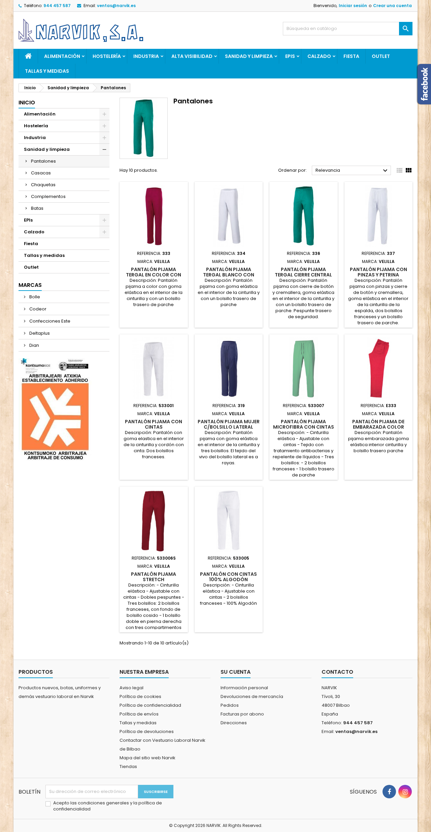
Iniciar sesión (353, 5)
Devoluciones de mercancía (252, 696)
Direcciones (234, 723)
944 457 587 (57, 5)
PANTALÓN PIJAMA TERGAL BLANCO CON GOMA (228, 275)
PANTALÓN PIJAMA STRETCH (153, 577)
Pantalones (43, 161)
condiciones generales (104, 803)
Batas (37, 208)
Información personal (244, 688)
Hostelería (107, 56)
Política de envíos (139, 714)
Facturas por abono (242, 714)
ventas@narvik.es (116, 5)
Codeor (37, 309)
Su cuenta (236, 672)
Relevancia (352, 171)
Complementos (48, 196)
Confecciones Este (49, 321)
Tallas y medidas (47, 71)
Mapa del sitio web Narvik (147, 758)
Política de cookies (140, 696)
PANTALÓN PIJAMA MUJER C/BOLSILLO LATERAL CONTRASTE (229, 427)
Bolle (34, 297)
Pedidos (230, 705)
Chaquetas (43, 184)
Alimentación (62, 56)
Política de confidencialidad (150, 705)
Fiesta (351, 56)
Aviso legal (131, 688)
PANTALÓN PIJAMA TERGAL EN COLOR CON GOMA (153, 275)
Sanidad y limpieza (249, 56)
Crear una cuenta (392, 5)
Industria (146, 56)
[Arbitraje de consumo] (55, 409)
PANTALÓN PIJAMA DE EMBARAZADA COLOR (378, 424)
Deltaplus (39, 333)
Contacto (337, 672)
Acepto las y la (107, 806)
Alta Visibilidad (191, 56)
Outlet (381, 56)
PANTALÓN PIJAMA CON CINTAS (153, 424)
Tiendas (128, 766)
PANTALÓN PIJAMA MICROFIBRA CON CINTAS (303, 424)
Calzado (319, 56)
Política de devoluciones (147, 731)
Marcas (30, 285)
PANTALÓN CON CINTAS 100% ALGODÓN (228, 577)
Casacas (41, 173)
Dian (33, 345)
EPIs (290, 56)
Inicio (27, 102)
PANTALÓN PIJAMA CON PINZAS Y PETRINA (378, 272)
